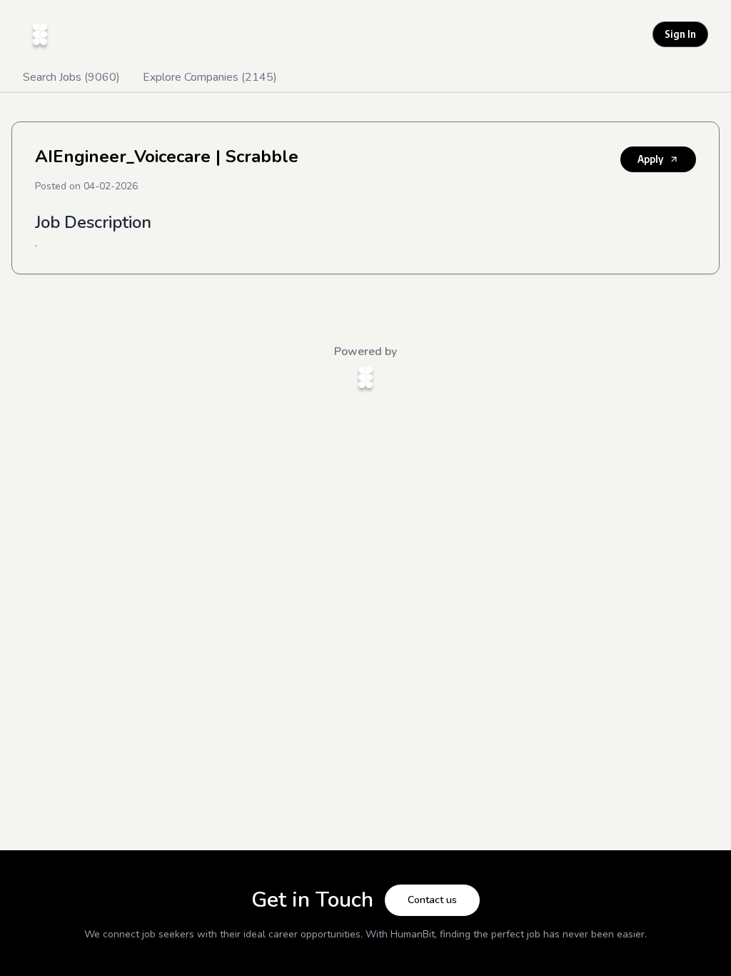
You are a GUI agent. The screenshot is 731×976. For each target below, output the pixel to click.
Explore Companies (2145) (210, 77)
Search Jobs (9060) (71, 77)
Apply (650, 159)
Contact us (432, 900)
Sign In (680, 34)
